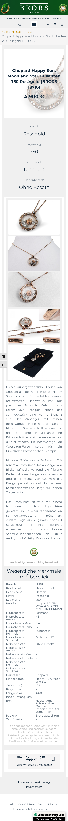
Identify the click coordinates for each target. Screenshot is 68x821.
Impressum (34, 786)
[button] (34, 24)
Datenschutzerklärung (34, 782)
